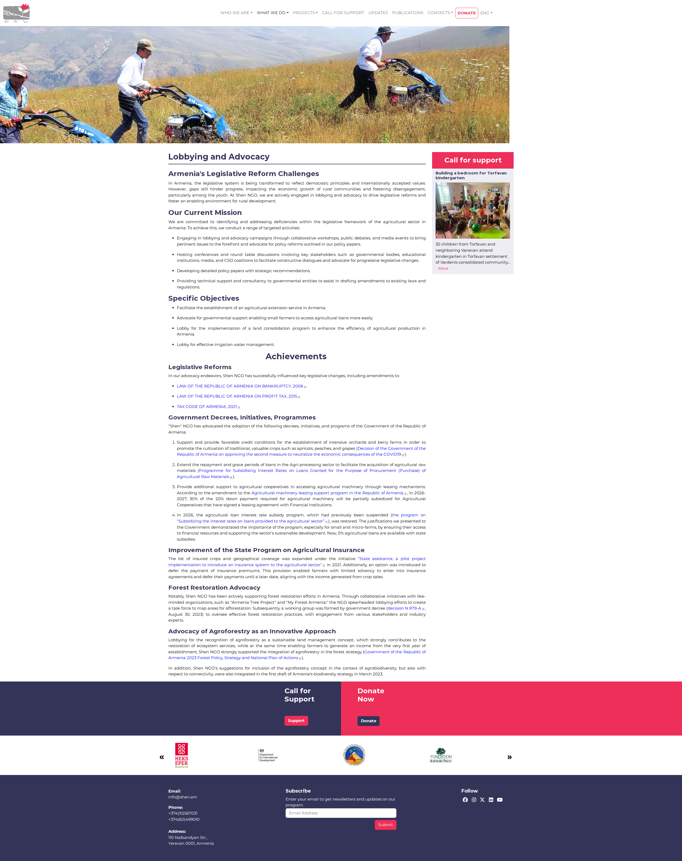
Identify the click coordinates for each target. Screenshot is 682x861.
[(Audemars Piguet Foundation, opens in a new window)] (440, 754)
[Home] (16, 13)
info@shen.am (182, 796)
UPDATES (378, 12)
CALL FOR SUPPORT (343, 12)
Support (296, 720)
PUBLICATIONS (407, 12)
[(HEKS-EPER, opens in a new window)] (181, 754)
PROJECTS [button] (304, 12)
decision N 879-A (404, 608)
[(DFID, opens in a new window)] (268, 754)
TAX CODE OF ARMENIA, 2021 (207, 406)
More (443, 268)
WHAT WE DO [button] (271, 12)
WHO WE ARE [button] (234, 12)
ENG (484, 12)
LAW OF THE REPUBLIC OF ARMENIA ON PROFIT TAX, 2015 (237, 396)
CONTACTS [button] (439, 12)
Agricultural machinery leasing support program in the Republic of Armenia (327, 492)
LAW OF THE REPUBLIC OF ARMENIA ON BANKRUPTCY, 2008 (240, 386)
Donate (368, 720)
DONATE (467, 12)
